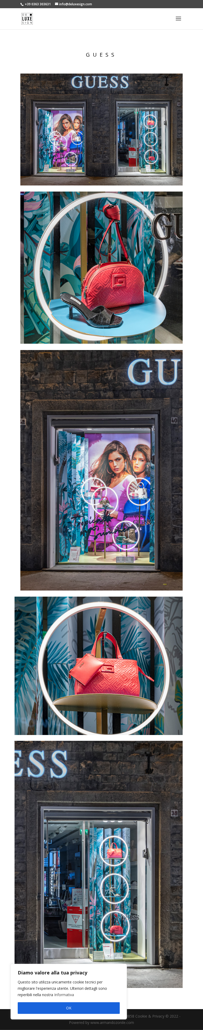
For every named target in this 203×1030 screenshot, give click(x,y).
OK (68, 1007)
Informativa (64, 994)
